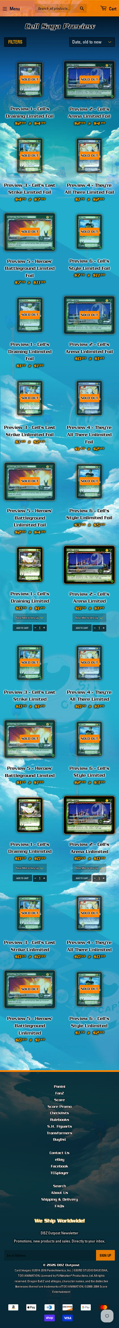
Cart (112, 8)
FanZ (59, 1093)
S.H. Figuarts (59, 1126)
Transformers (59, 1133)
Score (59, 1100)
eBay (59, 1160)
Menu (15, 8)
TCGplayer (59, 1173)
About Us (59, 1193)
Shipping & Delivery (59, 1199)
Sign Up (105, 1255)
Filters (15, 42)
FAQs (59, 1206)
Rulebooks (59, 1120)
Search (59, 1186)
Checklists (59, 1113)
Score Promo (60, 1107)
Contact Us (59, 1153)
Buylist (59, 1140)
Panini (59, 1087)
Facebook (59, 1166)
